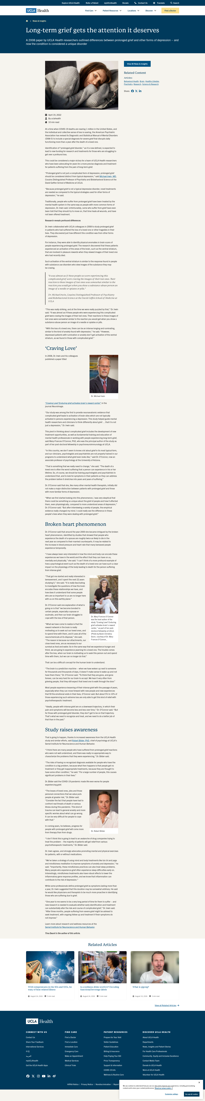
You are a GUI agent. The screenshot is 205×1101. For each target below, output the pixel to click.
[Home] (27, 20)
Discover (149, 10)
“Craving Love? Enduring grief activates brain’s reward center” (73, 403)
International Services (35, 1046)
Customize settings (171, 1094)
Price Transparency (112, 1060)
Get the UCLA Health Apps (37, 1065)
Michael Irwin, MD (108, 176)
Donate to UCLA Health (152, 1065)
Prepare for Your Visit (112, 1037)
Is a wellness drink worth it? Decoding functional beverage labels (99, 988)
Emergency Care (71, 1051)
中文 (28, 1051)
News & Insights (39, 21)
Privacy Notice (87, 1084)
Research (137, 84)
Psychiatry (128, 84)
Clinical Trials (70, 1065)
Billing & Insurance (111, 1051)
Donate (125, 3)
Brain (142, 81)
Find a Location (71, 1042)
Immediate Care (71, 1046)
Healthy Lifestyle (152, 81)
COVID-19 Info (109, 1070)
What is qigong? (141, 987)
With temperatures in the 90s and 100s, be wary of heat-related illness (50, 988)
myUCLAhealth (110, 3)
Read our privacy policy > (163, 1088)
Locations (132, 10)
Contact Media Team (151, 1060)
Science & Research (150, 84)
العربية (28, 1056)
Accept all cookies (191, 1094)
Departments (148, 1042)
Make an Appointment (74, 1056)
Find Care (89, 10)
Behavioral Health (131, 81)
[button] (71, 3)
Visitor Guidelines (111, 1042)
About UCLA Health (151, 1037)
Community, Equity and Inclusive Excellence (161, 1056)
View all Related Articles (165, 1005)
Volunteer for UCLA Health (153, 1074)
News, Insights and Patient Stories (157, 1046)
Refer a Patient (92, 3)
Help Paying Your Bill (112, 1056)
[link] (132, 91)
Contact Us (142, 3)
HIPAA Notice (73, 1084)
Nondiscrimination (103, 1084)
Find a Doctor (170, 10)
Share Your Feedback (34, 1042)
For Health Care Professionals (155, 1051)
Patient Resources (110, 10)
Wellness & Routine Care (114, 1074)
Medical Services (72, 1060)
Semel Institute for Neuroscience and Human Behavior (70, 927)
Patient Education (111, 1046)
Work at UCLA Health (151, 1070)
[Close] (199, 1082)
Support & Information (113, 1065)
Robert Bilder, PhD (80, 740)
